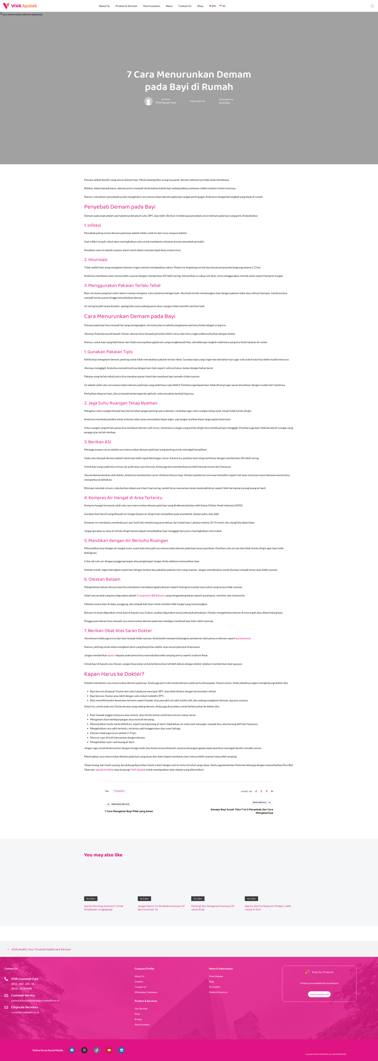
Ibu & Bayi (224, 102)
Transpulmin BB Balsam (150, 595)
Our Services (141, 1008)
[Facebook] (72, 1050)
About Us (104, 6)
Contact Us (185, 6)
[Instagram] (84, 1050)
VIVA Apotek (137, 769)
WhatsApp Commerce (146, 992)
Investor (139, 981)
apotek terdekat (105, 769)
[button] (372, 5)
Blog (211, 981)
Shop (200, 6)
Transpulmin (119, 791)
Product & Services (126, 6)
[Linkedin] (121, 1050)
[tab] (189, 949)
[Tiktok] (97, 1050)
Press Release (216, 976)
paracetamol (243, 638)
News (169, 6)
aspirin (112, 655)
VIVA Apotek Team (166, 102)
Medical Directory (218, 992)
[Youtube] (109, 1050)
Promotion (214, 986)
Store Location (151, 6)
